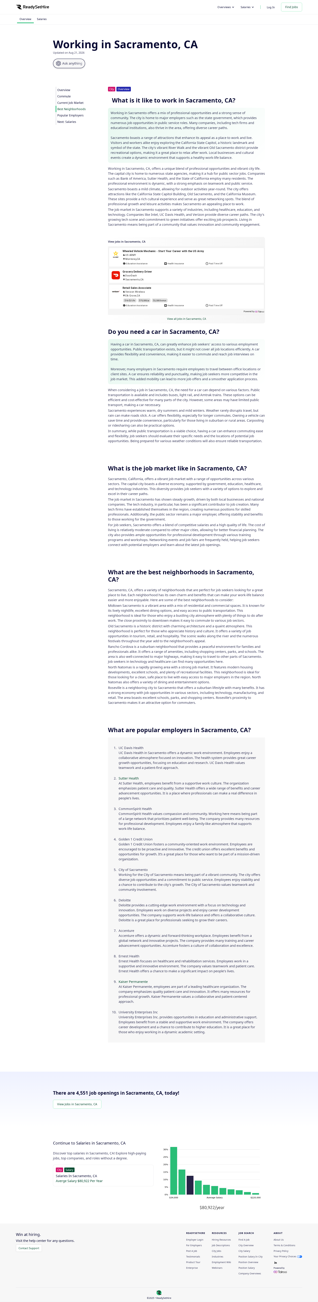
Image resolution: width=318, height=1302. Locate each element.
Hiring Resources (221, 1239)
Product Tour (193, 1262)
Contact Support (29, 1248)
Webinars (217, 1268)
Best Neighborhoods (71, 109)
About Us (279, 1239)
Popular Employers (70, 115)
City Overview (246, 1245)
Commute (64, 96)
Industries (217, 1256)
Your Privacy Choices (285, 1256)
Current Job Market (70, 103)
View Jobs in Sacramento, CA (77, 1104)
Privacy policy (281, 1251)
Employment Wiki (221, 1262)
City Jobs (216, 1251)
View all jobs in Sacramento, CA (186, 319)
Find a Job (244, 1239)
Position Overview (248, 1262)
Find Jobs (291, 7)
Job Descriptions (221, 1245)
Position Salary (246, 1268)
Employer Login (194, 1239)
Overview (25, 19)
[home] (32, 7)
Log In (271, 7)
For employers (194, 1245)
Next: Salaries (66, 122)
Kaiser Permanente (133, 981)
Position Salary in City (250, 1256)
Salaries (42, 19)
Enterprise (192, 1268)
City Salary (244, 1251)
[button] (226, 7)
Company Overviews (249, 1273)
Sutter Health (129, 778)
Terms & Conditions (284, 1245)
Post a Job (191, 1251)
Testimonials (193, 1256)
